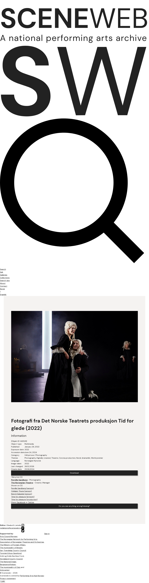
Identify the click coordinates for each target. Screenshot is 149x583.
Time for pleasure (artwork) (22, 497)
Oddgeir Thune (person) (21, 491)
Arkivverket (5, 570)
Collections (5, 277)
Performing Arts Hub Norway (32, 575)
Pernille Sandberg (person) (22, 488)
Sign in (47, 533)
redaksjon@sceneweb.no (10, 528)
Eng (3, 294)
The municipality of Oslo (10, 567)
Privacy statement (8, 578)
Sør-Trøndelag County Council (13, 550)
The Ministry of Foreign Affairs (12, 545)
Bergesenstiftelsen (8, 564)
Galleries (3, 275)
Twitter (31, 502)
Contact (3, 286)
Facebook (21, 502)
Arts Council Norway (8, 536)
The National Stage (8, 561)
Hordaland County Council (11, 559)
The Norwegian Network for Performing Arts (18, 539)
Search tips (5, 280)
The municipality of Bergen (11, 547)
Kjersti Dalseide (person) (21, 494)
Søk (1, 272)
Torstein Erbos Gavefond (10, 553)
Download (74, 473)
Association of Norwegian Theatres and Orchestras (22, 542)
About (2, 283)
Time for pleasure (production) (24, 499)
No (2, 289)
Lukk (3, 581)
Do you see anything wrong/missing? (74, 506)
